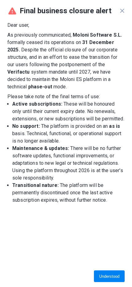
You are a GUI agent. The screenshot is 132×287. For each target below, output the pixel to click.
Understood (109, 276)
